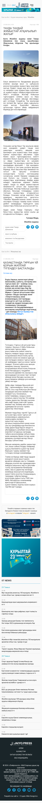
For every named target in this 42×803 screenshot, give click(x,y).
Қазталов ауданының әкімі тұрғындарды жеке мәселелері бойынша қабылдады (19, 630)
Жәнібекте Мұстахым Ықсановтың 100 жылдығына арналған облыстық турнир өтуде (21, 640)
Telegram (25, 513)
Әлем (21, 748)
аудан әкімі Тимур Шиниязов (12, 228)
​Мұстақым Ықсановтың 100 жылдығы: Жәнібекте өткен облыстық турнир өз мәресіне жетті (20, 593)
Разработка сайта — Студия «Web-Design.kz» (21, 796)
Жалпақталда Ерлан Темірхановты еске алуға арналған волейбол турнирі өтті (19, 680)
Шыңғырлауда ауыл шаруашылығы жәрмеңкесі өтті (19, 602)
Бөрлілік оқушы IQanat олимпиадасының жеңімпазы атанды (17, 718)
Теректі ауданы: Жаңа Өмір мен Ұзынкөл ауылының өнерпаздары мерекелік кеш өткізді (21, 649)
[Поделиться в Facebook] (28, 227)
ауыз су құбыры (11, 234)
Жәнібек (31, 17)
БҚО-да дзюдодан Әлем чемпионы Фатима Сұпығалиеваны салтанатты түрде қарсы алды (19, 690)
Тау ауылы (9, 243)
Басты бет (6, 17)
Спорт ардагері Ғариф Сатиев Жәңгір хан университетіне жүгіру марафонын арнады (18, 662)
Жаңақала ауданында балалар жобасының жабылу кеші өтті (18, 708)
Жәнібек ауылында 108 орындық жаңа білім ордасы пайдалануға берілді (18, 699)
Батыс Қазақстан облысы (21, 755)
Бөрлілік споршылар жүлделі (12, 726)
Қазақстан (21, 751)
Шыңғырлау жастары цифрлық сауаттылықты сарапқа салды (19, 612)
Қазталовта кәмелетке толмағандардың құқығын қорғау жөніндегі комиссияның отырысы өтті (20, 671)
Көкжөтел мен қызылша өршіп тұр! (15, 733)
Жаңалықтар (16, 251)
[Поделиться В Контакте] (37, 227)
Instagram (11, 513)
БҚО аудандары (21, 758)
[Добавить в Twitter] (32, 227)
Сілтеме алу (7, 273)
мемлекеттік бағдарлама (14, 238)
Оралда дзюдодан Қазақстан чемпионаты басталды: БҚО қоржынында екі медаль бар (18, 621)
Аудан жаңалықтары (19, 17)
